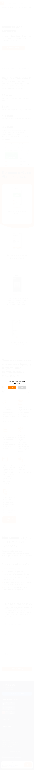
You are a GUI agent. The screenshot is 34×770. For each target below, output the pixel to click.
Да (12, 387)
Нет (22, 387)
